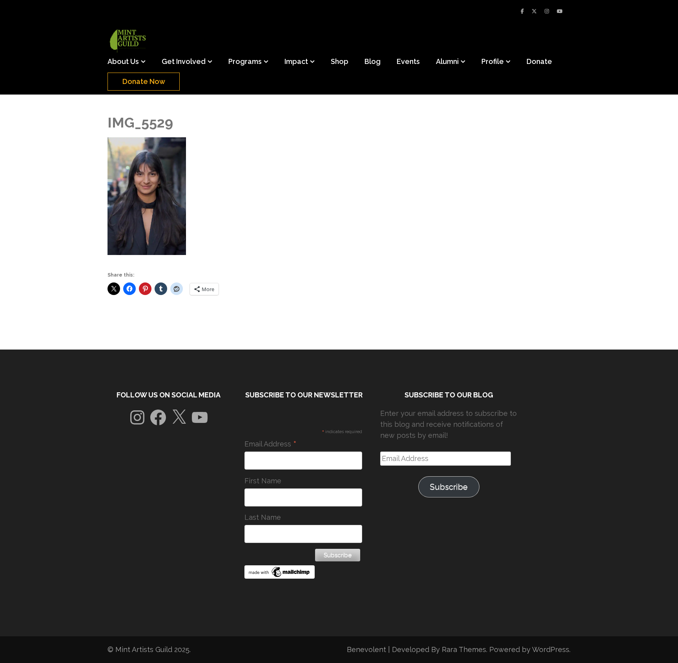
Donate (539, 61)
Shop (339, 61)
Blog (373, 61)
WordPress (550, 649)
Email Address (270, 444)
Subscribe (449, 487)
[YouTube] (560, 11)
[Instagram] (547, 11)
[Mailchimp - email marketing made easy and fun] (279, 576)
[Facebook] (522, 11)
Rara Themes (464, 649)
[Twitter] (534, 11)
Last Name (262, 517)
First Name (262, 481)
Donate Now (143, 81)
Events (408, 61)
